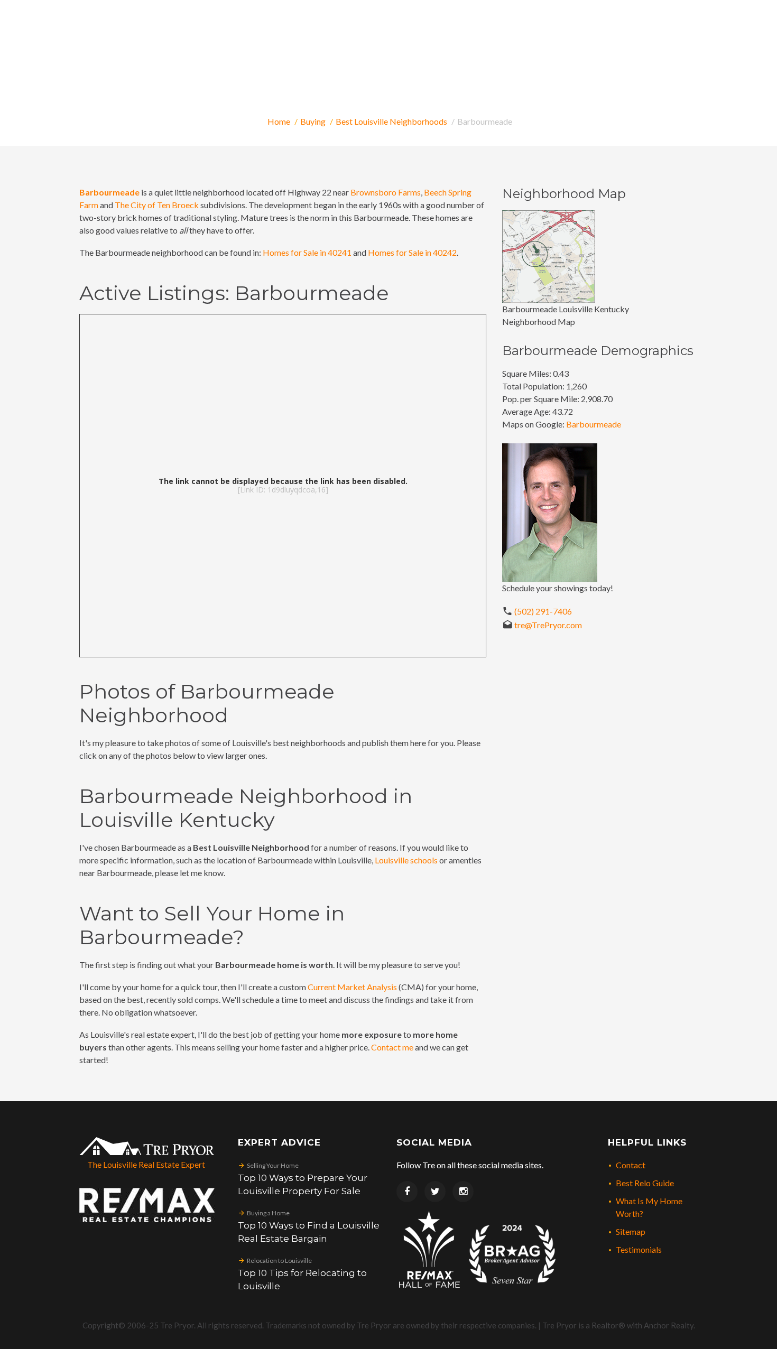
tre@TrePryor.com (548, 625)
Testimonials (639, 1249)
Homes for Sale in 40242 (412, 252)
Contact (630, 1165)
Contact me (392, 1047)
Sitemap (630, 1231)
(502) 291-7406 (543, 611)
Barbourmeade (109, 192)
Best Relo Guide (645, 1183)
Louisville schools (406, 860)
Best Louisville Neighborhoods (391, 121)
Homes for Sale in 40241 (307, 252)
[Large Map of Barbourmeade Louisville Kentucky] (548, 255)
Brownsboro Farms (385, 192)
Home (278, 121)
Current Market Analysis (352, 987)
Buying (313, 121)
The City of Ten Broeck (157, 205)
